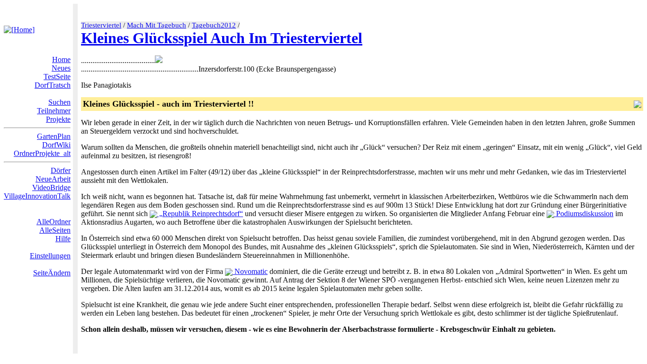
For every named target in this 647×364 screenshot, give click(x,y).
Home (61, 59)
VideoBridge (51, 187)
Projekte (58, 119)
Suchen (59, 102)
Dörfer (61, 170)
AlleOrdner (53, 222)
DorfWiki (56, 145)
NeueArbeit (53, 179)
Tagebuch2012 (214, 25)
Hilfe (63, 239)
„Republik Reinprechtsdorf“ (200, 213)
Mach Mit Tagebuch (156, 25)
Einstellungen (50, 256)
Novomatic (250, 271)
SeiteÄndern (52, 273)
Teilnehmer (54, 111)
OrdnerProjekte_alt (42, 153)
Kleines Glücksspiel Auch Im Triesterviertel (221, 37)
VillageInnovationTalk (37, 196)
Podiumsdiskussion (583, 213)
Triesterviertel (101, 25)
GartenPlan (54, 136)
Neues (61, 68)
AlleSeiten (55, 230)
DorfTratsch (53, 85)
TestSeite (57, 77)
